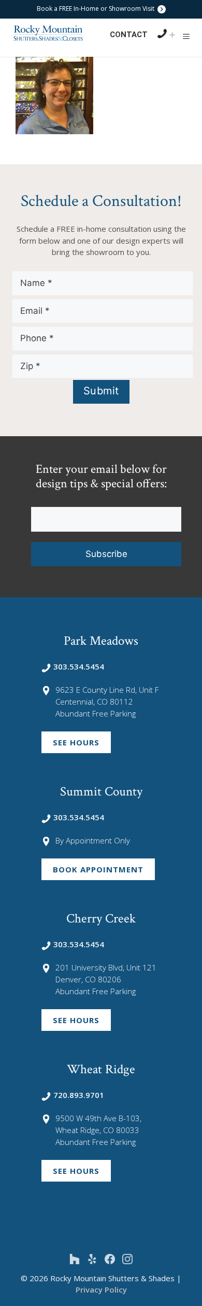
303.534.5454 (78, 666)
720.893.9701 (78, 1095)
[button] (186, 36)
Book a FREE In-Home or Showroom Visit (96, 8)
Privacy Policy (101, 1289)
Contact (129, 34)
